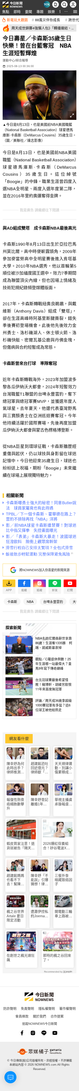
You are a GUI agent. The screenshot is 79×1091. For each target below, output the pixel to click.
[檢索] (64, 4)
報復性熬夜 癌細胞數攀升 (15, 804)
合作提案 (57, 1016)
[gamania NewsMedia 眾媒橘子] (39, 1051)
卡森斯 (12, 601)
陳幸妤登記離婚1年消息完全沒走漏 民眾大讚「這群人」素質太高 (39, 802)
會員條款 (22, 1016)
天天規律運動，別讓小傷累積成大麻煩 (63, 768)
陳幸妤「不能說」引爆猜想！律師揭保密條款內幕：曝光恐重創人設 (39, 880)
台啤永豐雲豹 (53, 601)
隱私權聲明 (46, 1008)
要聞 (28, 11)
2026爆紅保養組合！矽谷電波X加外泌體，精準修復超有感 (57, 846)
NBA (30, 601)
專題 (39, 11)
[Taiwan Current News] (46, 4)
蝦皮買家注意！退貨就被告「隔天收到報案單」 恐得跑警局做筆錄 (21, 846)
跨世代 (73, 19)
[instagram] (33, 1033)
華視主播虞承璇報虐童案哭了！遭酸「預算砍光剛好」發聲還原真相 (63, 802)
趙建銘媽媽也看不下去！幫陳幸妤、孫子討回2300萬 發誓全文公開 (15, 880)
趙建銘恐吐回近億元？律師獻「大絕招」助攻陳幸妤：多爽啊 (39, 768)
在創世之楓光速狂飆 (21, 958)
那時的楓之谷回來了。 (57, 958)
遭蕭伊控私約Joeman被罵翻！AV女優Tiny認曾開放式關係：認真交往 (39, 914)
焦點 (5, 11)
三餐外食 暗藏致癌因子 (63, 880)
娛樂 (51, 11)
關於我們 (39, 1016)
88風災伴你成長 (47, 19)
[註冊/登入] (73, 4)
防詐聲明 (9, 1008)
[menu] (75, 11)
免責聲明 (27, 1008)
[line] (44, 1033)
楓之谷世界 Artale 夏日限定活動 (15, 916)
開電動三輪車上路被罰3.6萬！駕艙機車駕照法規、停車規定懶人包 (63, 914)
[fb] (22, 1033)
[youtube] (54, 1033)
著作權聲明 (67, 1008)
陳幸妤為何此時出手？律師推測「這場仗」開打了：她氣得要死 (15, 768)
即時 (17, 11)
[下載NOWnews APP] (55, 4)
